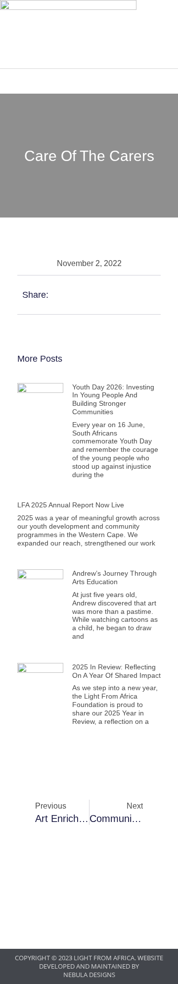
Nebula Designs (89, 974)
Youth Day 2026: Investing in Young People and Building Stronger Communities (113, 399)
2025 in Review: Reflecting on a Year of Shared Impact (116, 671)
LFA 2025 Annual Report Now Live (70, 505)
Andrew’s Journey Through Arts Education (114, 577)
